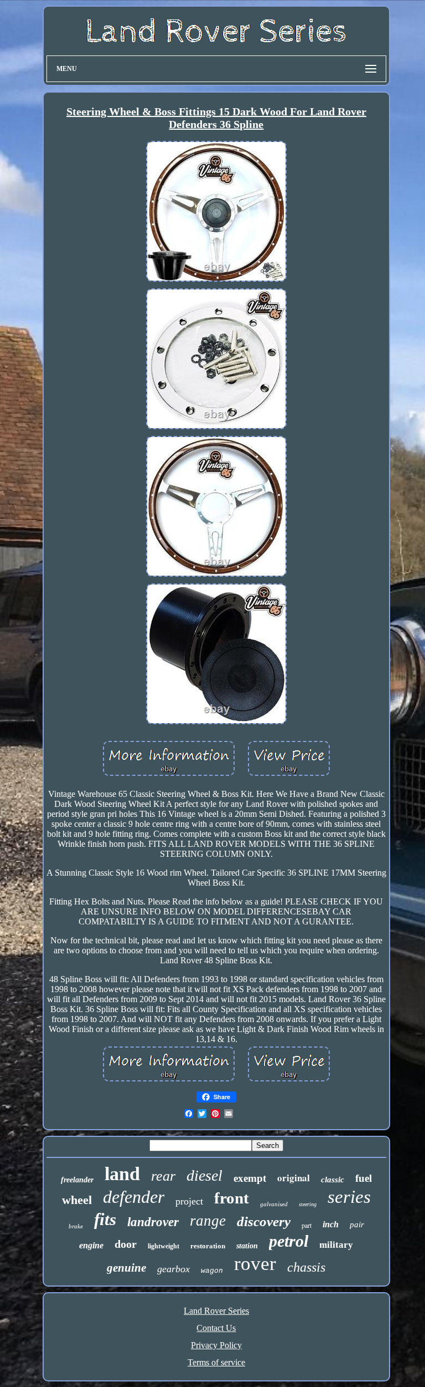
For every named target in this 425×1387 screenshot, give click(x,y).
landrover (153, 1222)
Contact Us (216, 1328)
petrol (288, 1241)
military (336, 1244)
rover (255, 1263)
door (126, 1244)
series (349, 1197)
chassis (306, 1267)
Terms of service (216, 1362)
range (208, 1220)
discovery (264, 1221)
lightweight (163, 1246)
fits (105, 1219)
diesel (204, 1175)
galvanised (274, 1204)
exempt (250, 1178)
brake (76, 1226)
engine (91, 1245)
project (189, 1201)
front (231, 1198)
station (247, 1246)
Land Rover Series (216, 1310)
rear (163, 1176)
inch (331, 1224)
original (293, 1178)
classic (332, 1179)
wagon (212, 1271)
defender (133, 1197)
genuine (126, 1267)
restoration (207, 1246)
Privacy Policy (216, 1345)
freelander (77, 1180)
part (307, 1225)
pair (357, 1224)
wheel (77, 1200)
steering (308, 1204)
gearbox (173, 1268)
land (122, 1174)
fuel (363, 1178)
